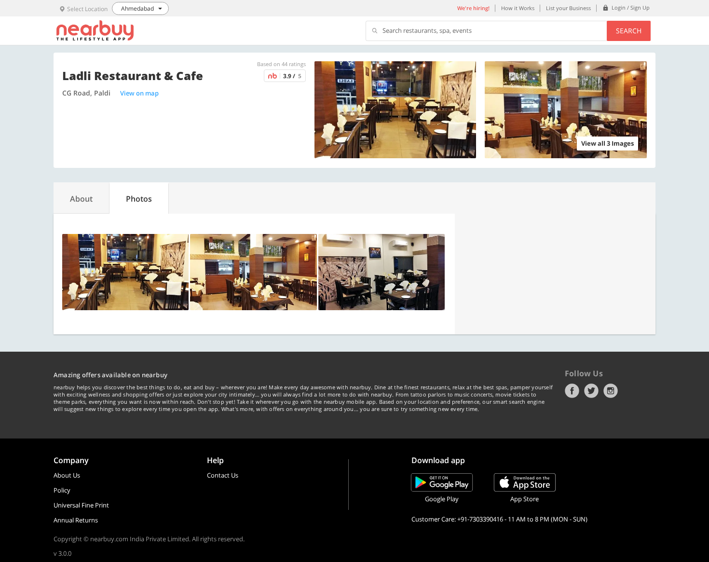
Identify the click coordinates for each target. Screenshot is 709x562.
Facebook (572, 391)
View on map (139, 93)
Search (628, 30)
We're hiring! (473, 8)
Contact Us (222, 475)
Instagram (610, 391)
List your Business (568, 8)
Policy (62, 490)
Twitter (591, 391)
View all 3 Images (607, 143)
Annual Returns (76, 520)
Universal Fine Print (81, 505)
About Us (67, 475)
